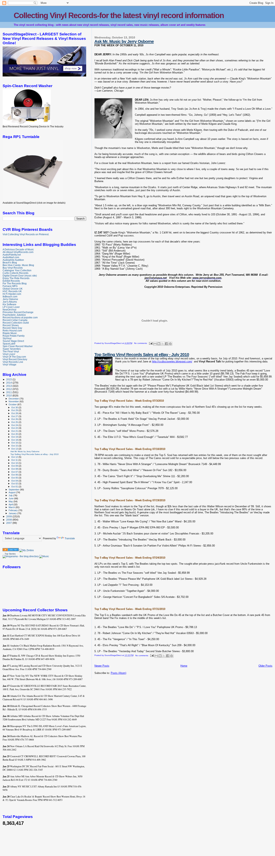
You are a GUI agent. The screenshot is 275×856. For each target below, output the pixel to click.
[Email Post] (150, 343)
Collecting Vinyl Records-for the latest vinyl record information (119, 15)
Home (183, 665)
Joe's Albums (10, 301)
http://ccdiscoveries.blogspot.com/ (172, 361)
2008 (9, 519)
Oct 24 (15, 425)
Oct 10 (15, 463)
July (11, 495)
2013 (9, 386)
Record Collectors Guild (16, 322)
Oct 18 (15, 440)
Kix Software (9, 304)
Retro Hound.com (12, 330)
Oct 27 (15, 416)
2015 (9, 379)
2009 (9, 516)
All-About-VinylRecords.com (18, 252)
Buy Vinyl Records (13, 267)
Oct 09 (15, 466)
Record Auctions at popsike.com (20, 317)
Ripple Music (10, 333)
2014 (9, 382)
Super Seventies (12, 349)
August (12, 492)
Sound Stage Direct (13, 341)
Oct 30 (15, 407)
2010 (9, 395)
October (13, 404)
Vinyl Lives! (9, 354)
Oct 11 (14, 460)
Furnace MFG (10, 286)
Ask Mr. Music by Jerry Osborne (124, 41)
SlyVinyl (7, 338)
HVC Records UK (12, 291)
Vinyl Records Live (13, 362)
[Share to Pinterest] (170, 344)
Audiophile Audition (13, 260)
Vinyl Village (9, 364)
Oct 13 (15, 449)
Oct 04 (15, 481)
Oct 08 (15, 469)
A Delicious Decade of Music (18, 249)
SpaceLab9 (9, 343)
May (11, 501)
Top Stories (10, 554)
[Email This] (155, 344)
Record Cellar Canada (15, 320)
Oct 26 (15, 419)
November (14, 401)
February (13, 510)
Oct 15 (15, 446)
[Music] (44, 556)
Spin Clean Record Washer (18, 346)
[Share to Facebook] (166, 344)
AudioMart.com (11, 257)
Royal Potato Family (14, 335)
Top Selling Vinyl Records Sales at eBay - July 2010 (141, 354)
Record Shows (11, 325)
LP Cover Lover (11, 307)
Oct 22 (15, 428)
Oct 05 (15, 477)
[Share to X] (163, 344)
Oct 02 (15, 483)
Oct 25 (15, 422)
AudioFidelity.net (12, 254)
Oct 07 (15, 472)
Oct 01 (15, 486)
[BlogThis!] (159, 344)
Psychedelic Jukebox (14, 315)
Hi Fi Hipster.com (12, 294)
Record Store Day (12, 328)
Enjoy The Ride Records (16, 278)
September (14, 489)
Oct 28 (15, 413)
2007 (9, 523)
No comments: (141, 343)
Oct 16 (15, 442)
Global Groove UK (13, 288)
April (11, 504)
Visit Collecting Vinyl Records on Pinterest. (26, 234)
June (11, 498)
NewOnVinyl (9, 309)
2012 (9, 389)
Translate (70, 538)
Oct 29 (15, 410)
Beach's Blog (10, 262)
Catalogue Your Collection (17, 270)
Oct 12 (15, 457)
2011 (9, 392)
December (14, 398)
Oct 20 (15, 434)
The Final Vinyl (11, 351)
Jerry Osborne (10, 299)
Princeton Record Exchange (18, 312)
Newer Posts (101, 665)
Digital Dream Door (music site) (20, 275)
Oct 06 (15, 474)
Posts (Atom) (118, 672)
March (12, 507)
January (13, 513)
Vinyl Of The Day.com (14, 356)
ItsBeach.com (10, 296)
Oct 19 (15, 437)
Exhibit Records (11, 280)
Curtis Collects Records (15, 273)
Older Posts (265, 665)
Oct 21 (15, 431)
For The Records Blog (15, 283)
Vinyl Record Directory (15, 359)
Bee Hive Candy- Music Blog (18, 265)
